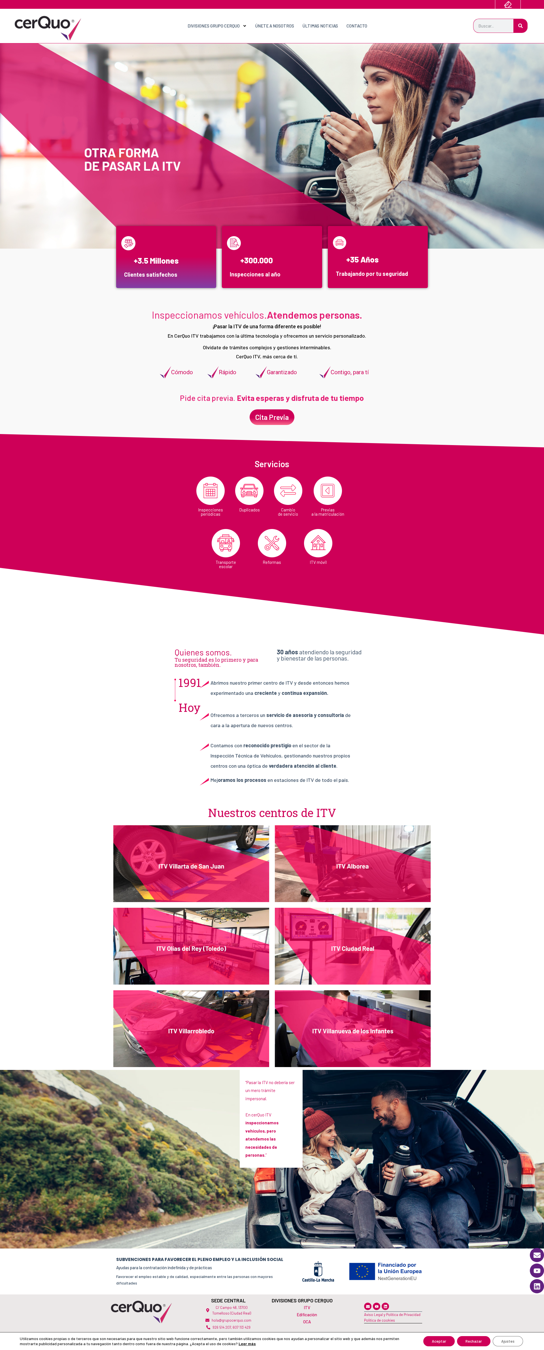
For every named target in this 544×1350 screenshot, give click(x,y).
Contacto (357, 25)
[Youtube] (376, 1306)
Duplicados (249, 509)
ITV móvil (318, 562)
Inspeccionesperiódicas (210, 512)
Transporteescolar (226, 564)
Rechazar (474, 1341)
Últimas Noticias (320, 25)
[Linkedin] (385, 1306)
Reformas (272, 562)
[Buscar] (520, 26)
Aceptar (439, 1341)
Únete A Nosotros (274, 25)
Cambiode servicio (288, 512)
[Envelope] (367, 1306)
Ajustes (508, 1341)
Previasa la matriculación (327, 512)
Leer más (247, 1343)
